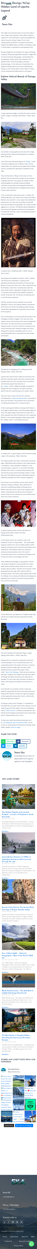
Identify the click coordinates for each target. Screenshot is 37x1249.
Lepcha (6, 386)
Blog (32, 1237)
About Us (25, 1237)
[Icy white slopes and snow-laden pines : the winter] (18, 1093)
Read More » (5, 831)
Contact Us (8, 1241)
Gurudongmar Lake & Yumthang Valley (15, 722)
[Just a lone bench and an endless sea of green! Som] (18, 1081)
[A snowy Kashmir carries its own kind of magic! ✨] (18, 1116)
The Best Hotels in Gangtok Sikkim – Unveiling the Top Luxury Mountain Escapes (16, 1037)
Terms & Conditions (26, 1241)
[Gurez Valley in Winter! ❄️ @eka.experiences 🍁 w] (6, 1093)
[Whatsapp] (31, 1244)
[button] (32, 3)
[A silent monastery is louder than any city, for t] (30, 1116)
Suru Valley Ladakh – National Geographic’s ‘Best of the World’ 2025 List (17, 955)
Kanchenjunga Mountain (19, 398)
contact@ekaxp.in (8, 1197)
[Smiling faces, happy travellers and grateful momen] (6, 1104)
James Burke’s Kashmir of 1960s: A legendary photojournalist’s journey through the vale (16, 859)
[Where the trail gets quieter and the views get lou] (30, 1081)
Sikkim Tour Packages (12, 672)
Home (5, 1237)
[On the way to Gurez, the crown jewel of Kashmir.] (6, 1081)
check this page (15, 727)
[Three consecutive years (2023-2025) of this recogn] (30, 1104)
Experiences (14, 1237)
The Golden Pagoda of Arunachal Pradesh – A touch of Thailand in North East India (18, 814)
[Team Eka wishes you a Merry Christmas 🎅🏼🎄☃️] (18, 1104)
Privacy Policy (18, 1246)
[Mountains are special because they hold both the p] (6, 1116)
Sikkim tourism (10, 710)
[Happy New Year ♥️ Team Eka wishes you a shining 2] (30, 1093)
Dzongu (28, 161)
